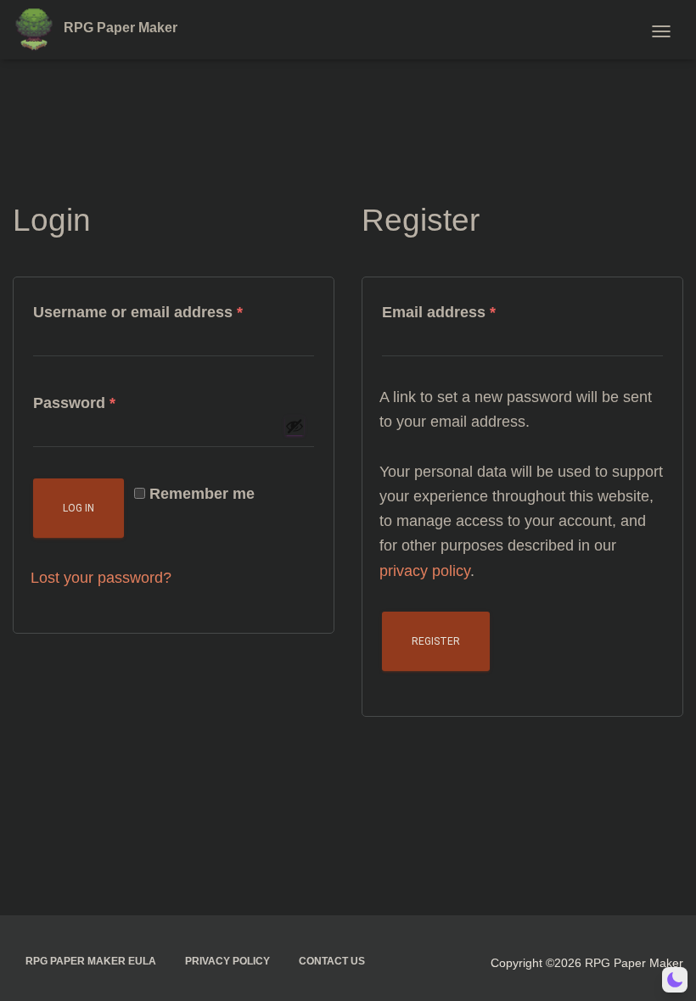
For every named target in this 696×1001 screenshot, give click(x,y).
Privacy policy (227, 961)
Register (436, 641)
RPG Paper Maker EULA (90, 961)
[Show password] (294, 426)
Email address (471, 312)
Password (107, 402)
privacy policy (424, 570)
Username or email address (170, 312)
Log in (78, 508)
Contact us (332, 961)
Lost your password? (101, 577)
